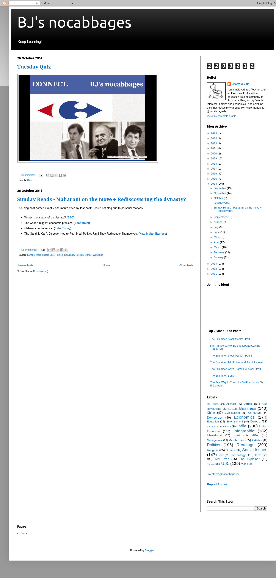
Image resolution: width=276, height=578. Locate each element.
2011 (214, 273)
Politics (59, 255)
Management (215, 440)
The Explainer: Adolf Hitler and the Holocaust (236, 362)
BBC (70, 217)
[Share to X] (56, 175)
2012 (214, 268)
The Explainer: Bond (222, 375)
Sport (221, 455)
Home (106, 265)
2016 (214, 173)
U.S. (225, 463)
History (227, 426)
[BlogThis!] (52, 175)
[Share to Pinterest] (64, 175)
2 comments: (28, 175)
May (217, 237)
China (211, 412)
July (216, 227)
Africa (248, 403)
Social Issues (254, 449)
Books (230, 409)
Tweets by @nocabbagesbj (223, 474)
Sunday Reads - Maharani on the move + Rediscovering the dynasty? (101, 199)
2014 (214, 183)
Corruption (254, 412)
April (217, 242)
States (88, 255)
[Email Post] (41, 175)
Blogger (149, 550)
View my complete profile (221, 116)
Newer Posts (25, 265)
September (220, 217)
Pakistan (257, 440)
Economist (82, 222)
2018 (214, 163)
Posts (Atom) (40, 271)
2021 (214, 148)
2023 (214, 143)
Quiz (29, 180)
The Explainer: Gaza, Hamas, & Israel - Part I (236, 369)
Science (230, 450)
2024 (214, 138)
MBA (254, 435)
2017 (214, 168)
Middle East (48, 255)
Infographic (244, 431)
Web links (98, 255)
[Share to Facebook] (60, 175)
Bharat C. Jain (240, 84)
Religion (79, 255)
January (219, 257)
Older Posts (186, 265)
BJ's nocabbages (74, 22)
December (220, 188)
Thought (211, 464)
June (217, 232)
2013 (214, 263)
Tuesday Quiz (34, 67)
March (218, 247)
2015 (214, 178)
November (220, 193)
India (38, 255)
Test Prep (222, 459)
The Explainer (249, 459)
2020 (214, 153)
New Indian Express (153, 233)
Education (213, 421)
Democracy (215, 417)
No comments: (29, 249)
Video (244, 464)
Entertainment (234, 421)
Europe (31, 255)
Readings (69, 255)
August (218, 222)
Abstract (231, 403)
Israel (237, 435)
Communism (232, 412)
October (219, 198)
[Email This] (48, 175)
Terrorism (260, 455)
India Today (62, 228)
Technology (238, 455)
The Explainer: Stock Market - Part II (231, 355)
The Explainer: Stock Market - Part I (230, 339)
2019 (214, 158)
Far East (211, 426)
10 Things (212, 404)
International (214, 435)
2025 (214, 133)
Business (247, 408)
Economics (244, 417)
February (219, 252)
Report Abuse (217, 484)
